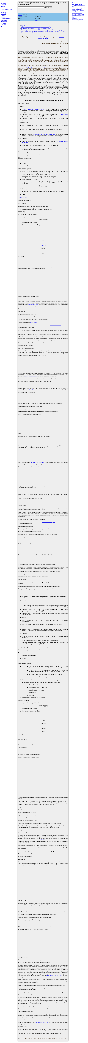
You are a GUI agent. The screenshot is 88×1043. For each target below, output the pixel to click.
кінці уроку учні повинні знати (33, 109)
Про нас (3, 6)
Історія (3, 11)
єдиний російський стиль (31, 376)
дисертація (4, 20)
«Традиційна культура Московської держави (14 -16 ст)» (36, 27)
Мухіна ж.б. (24, 25)
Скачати (20, 15)
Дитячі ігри (4, 21)
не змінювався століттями (37, 462)
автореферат (4, 12)
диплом (3, 17)
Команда (3, 3)
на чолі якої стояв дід (62, 351)
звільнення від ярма (33, 304)
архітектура (23, 197)
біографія (3, 14)
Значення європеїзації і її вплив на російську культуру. (35, 32)
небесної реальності (33, 389)
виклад (3, 15)
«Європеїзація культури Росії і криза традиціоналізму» (35, 28)
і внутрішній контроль (55, 325)
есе (2, 26)
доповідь (3, 24)
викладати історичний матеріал (44, 134)
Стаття (36, 20)
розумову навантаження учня (36, 67)
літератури (64, 114)
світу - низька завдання (48, 522)
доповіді (3, 23)
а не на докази (33, 322)
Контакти (3, 4)
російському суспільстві (42, 1022)
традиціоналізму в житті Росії (36, 839)
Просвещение (54, 668)
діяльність (43, 245)
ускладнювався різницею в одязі (54, 975)
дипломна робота (6, 18)
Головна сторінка (7, 9)
